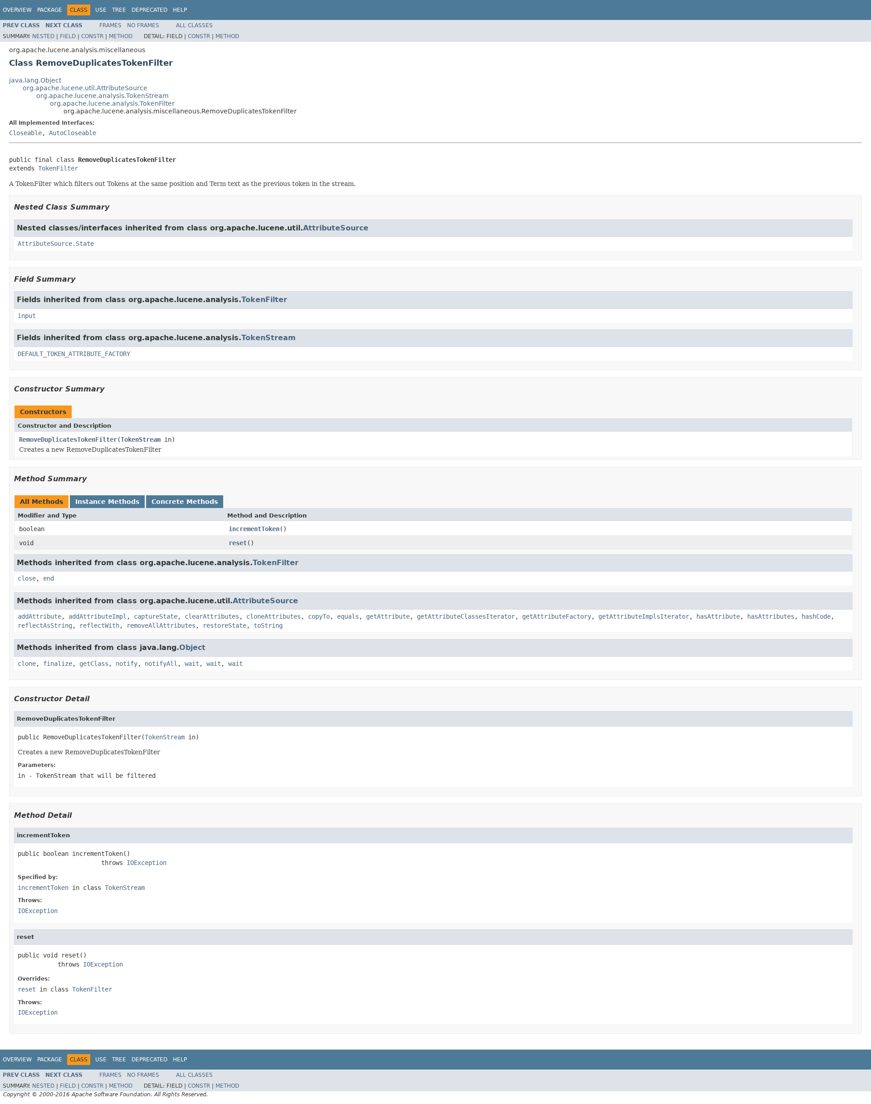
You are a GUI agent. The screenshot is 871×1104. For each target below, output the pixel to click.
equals (348, 616)
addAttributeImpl (98, 616)
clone (27, 663)
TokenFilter (58, 168)
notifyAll (161, 663)
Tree (119, 10)
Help (180, 10)
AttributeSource (335, 228)
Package (49, 10)
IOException (146, 862)
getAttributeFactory (556, 616)
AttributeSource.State (56, 243)
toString (268, 625)
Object (192, 647)
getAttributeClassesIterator (466, 616)
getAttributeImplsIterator (643, 616)
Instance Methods (107, 501)
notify (126, 663)
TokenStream (268, 337)
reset (238, 543)
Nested (43, 36)
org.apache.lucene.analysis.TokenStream (102, 95)
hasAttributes (770, 616)
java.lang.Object (35, 80)
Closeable (25, 133)
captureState (155, 616)
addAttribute (39, 616)
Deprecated (149, 10)
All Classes (194, 25)
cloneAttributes (273, 616)
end (48, 578)
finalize (57, 663)
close (27, 578)
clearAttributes (212, 616)
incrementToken (254, 528)
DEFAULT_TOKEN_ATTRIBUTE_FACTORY (74, 353)
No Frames (143, 25)
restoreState (224, 625)
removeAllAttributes (161, 625)
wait (192, 663)
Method (120, 36)
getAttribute (388, 616)
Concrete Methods (185, 501)
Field (68, 36)
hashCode (816, 616)
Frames (110, 25)
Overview (17, 10)
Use (101, 10)
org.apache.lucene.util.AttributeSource (85, 88)
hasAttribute (718, 616)
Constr (92, 36)
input (27, 315)
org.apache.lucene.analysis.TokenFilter (112, 103)
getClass (93, 663)
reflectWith (99, 625)
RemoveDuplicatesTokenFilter (68, 439)
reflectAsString (45, 625)
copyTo (319, 616)
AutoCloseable (72, 133)
